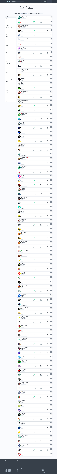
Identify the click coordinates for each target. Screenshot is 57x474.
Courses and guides (8, 52)
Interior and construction (9, 79)
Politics (7, 38)
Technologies (7, 23)
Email (17, 470)
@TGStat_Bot (42, 468)
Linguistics (7, 47)
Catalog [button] (7, 3)
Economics (7, 25)
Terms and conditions (31, 468)
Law (6, 41)
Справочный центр (19, 468)
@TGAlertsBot (42, 470)
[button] (44, 1)
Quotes (7, 72)
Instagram (7, 83)
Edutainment (7, 50)
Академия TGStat (7, 468)
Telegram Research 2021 (8, 470)
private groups (35, 8)
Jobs (17, 471)
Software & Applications (9, 63)
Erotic (7, 97)
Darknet (7, 92)
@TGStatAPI (42, 465)
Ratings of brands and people (20, 465)
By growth (24, 13)
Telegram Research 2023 (8, 471)
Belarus (22, 8)
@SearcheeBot (42, 469)
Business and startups (9, 27)
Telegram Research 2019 (8, 469)
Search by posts (24, 3)
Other (7, 101)
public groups (30, 8)
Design (7, 36)
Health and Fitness (8, 59)
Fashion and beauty (8, 56)
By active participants (38, 13)
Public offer (30, 470)
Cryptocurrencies (8, 29)
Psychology (7, 34)
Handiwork (7, 74)
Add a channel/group (7, 465)
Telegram (7, 81)
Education (7, 43)
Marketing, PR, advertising (9, 32)
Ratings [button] (13, 3)
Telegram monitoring (31, 3)
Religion (7, 88)
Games (7, 68)
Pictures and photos (8, 61)
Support (18, 469)
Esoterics (7, 90)
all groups (26, 8)
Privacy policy (30, 469)
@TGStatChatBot (43, 472)
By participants (17, 13)
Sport (7, 54)
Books (7, 45)
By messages (31, 13)
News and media (8, 20)
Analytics (18, 3)
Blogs (7, 18)
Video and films (8, 65)
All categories (7, 16)
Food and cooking (8, 70)
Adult (6, 99)
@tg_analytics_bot (43, 471)
